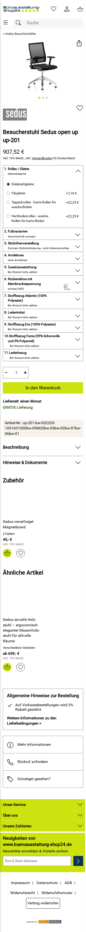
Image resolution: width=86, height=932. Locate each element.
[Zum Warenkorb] (80, 9)
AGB (68, 883)
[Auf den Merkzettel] (79, 108)
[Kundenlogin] (67, 9)
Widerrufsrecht (22, 893)
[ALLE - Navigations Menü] (5, 22)
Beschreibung (16, 447)
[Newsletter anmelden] (78, 861)
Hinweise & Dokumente (25, 462)
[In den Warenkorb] (7, 553)
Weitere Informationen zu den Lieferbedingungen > (31, 721)
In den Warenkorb (43, 388)
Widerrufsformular (57, 893)
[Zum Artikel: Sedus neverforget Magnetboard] (22, 502)
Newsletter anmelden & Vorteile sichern (35, 851)
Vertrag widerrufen (43, 903)
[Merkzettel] (53, 9)
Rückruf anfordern (32, 761)
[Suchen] (19, 23)
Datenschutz (47, 883)
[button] (79, 44)
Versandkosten (42, 158)
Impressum (20, 883)
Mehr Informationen (34, 744)
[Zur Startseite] (21, 9)
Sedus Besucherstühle (20, 34)
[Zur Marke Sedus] (15, 114)
